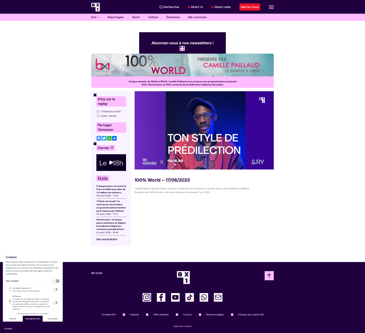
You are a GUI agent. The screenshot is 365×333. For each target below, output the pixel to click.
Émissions (173, 17)
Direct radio (223, 7)
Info (93, 17)
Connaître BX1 (108, 314)
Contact (187, 314)
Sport (136, 17)
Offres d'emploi (161, 314)
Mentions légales (215, 314)
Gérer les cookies (183, 326)
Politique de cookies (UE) (251, 314)
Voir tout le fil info (106, 239)
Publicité (134, 314)
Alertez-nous (250, 7)
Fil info (103, 178)
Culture (153, 17)
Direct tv (197, 7)
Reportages (116, 17)
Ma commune (197, 17)
